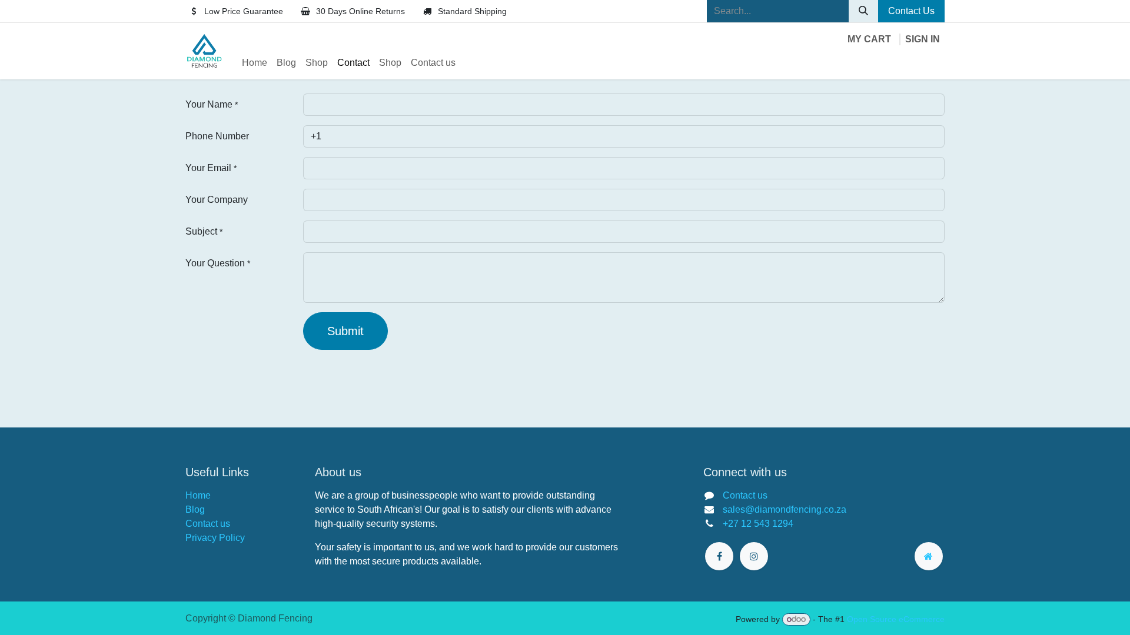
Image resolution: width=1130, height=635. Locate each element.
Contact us (207, 524)
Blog (195, 509)
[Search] (863, 11)
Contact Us (911, 11)
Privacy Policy (215, 538)
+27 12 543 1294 (758, 524)
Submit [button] (345, 331)
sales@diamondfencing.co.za (784, 509)
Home (198, 495)
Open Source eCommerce (896, 619)
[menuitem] (254, 63)
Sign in (922, 39)
